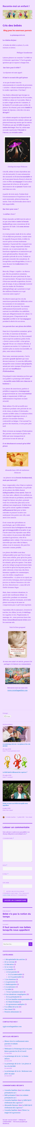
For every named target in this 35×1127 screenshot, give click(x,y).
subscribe (6, 895)
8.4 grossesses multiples (15, 1004)
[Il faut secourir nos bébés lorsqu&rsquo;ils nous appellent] (17, 791)
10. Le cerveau (9, 962)
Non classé (29, 817)
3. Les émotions (10, 979)
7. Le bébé (7, 989)
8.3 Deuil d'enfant (12, 1002)
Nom (5, 865)
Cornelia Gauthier (10, 817)
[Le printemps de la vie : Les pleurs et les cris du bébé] (17, 734)
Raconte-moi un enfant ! (16, 6)
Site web (6, 882)
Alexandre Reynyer (11, 1105)
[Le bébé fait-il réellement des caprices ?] (17, 762)
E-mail (5, 874)
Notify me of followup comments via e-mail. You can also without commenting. (16, 893)
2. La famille (8, 969)
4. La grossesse (10, 982)
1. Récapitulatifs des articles (14, 959)
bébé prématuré (10, 1095)
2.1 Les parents (11, 972)
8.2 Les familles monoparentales (18, 999)
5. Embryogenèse (10, 984)
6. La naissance (10, 987)
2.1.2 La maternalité (15, 974)
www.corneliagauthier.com (17, 690)
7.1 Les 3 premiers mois (14, 992)
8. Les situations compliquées (15, 994)
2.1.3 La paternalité (15, 977)
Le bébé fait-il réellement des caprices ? (15, 772)
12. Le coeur (8, 967)
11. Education (9, 964)
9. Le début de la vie (11, 1007)
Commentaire (8, 838)
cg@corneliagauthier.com (12, 1026)
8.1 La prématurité (12, 997)
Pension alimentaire (11, 1012)
